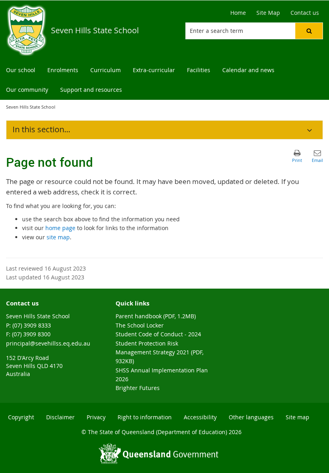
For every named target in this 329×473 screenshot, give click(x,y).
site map (58, 237)
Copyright (21, 417)
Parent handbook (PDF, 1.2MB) (156, 316)
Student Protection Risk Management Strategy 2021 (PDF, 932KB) (159, 352)
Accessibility (200, 417)
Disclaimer (60, 417)
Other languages (251, 417)
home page (60, 228)
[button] (309, 31)
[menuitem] (20, 70)
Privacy (96, 417)
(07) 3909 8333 (31, 325)
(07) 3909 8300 (31, 334)
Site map (297, 417)
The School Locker (140, 325)
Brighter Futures (138, 388)
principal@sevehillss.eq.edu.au (48, 343)
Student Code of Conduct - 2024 (158, 334)
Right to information (145, 417)
